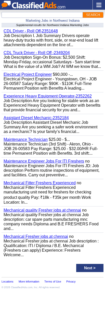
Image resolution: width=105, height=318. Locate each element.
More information (29, 281)
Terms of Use (52, 281)
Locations (8, 281)
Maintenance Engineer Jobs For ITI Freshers (44, 161)
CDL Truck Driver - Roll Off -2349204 (37, 53)
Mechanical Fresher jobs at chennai (36, 236)
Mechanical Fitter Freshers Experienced (40, 183)
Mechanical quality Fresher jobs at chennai (42, 210)
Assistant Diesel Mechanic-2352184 (36, 118)
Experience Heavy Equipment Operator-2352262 (48, 96)
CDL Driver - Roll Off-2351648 (31, 31)
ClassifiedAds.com (21, 287)
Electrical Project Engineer (28, 74)
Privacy (71, 281)
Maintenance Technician (26, 139)
